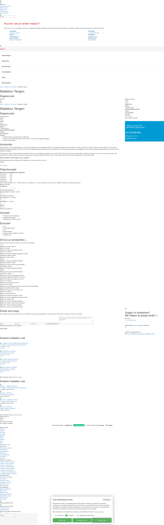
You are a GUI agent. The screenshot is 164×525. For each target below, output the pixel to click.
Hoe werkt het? (4, 11)
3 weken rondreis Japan (6, 465)
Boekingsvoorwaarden (6, 494)
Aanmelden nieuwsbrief (6, 477)
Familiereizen (3, 449)
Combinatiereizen (4, 455)
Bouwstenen (3, 453)
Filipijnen (2, 439)
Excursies (13, 87)
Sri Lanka (2, 434)
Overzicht (107, 500)
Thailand (2, 429)
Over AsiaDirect (4, 13)
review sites (136, 325)
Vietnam (2, 431)
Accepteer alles (102, 520)
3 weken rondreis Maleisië (7, 467)
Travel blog (3, 479)
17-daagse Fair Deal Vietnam (8, 472)
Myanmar (7, 87)
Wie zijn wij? (3, 491)
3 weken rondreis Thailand (7, 461)
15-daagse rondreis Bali (6, 470)
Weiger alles (62, 520)
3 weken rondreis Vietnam (7, 463)
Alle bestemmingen (5, 444)
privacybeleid (100, 512)
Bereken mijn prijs (5, 184)
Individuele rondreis (11, 386)
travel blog (18, 377)
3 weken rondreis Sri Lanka (7, 468)
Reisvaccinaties (4, 485)
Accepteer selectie (82, 520)
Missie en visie (4, 492)
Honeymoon (3, 456)
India (1, 441)
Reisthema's (3, 9)
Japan (1, 438)
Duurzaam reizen (4, 480)
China (1, 443)
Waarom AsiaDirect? (5, 489)
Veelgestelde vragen (5, 496)
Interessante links (4, 484)
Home (1, 87)
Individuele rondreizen (6, 448)
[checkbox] (58, 515)
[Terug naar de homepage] (0, 45)
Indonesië (2, 432)
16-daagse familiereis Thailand (8, 473)
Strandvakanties (4, 451)
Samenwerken (4, 497)
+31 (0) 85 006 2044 (133, 132)
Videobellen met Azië (5, 482)
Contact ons (3, 499)
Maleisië (2, 436)
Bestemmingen (4, 8)
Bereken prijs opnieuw (6, 209)
